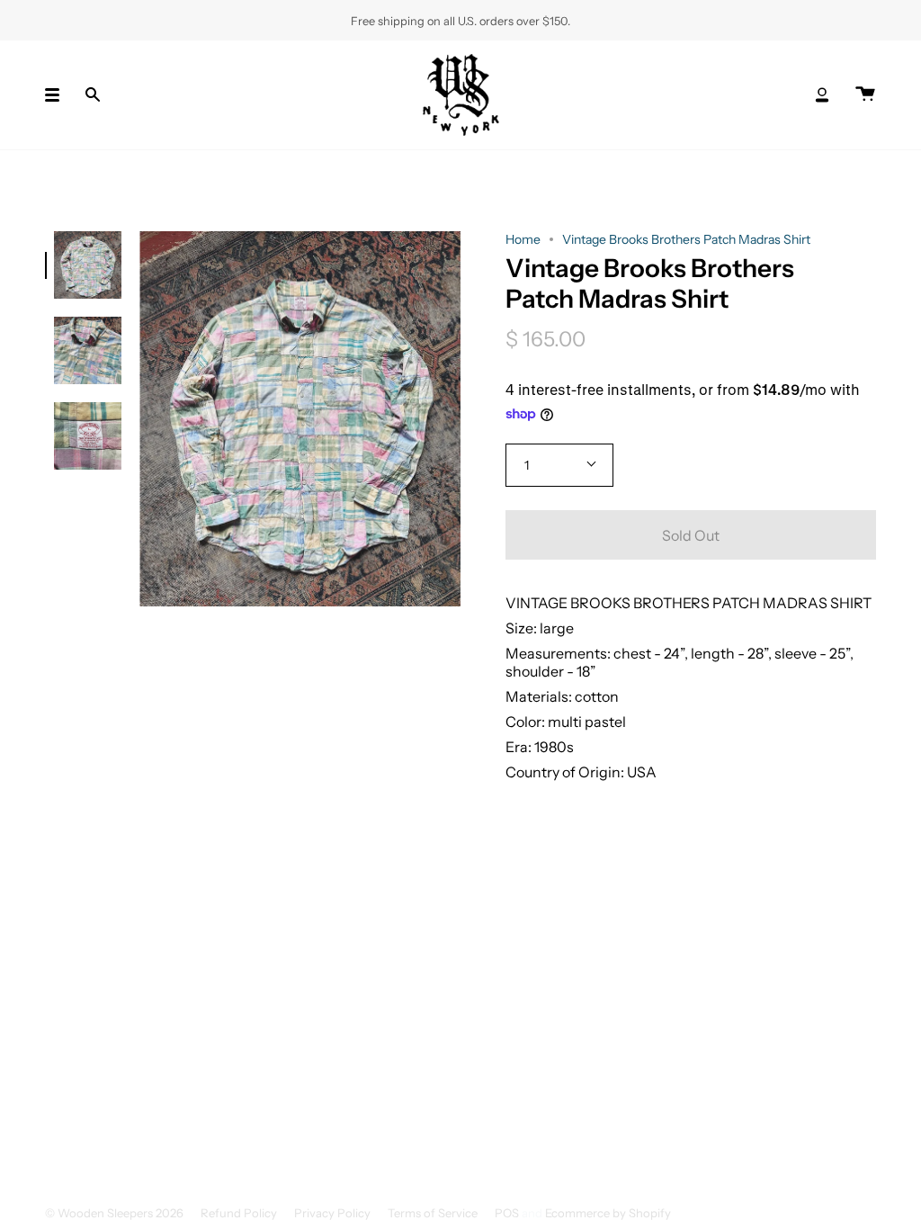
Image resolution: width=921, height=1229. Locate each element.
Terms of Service (433, 1213)
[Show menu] (58, 94)
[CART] (865, 94)
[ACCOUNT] (822, 94)
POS (507, 1213)
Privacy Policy (332, 1213)
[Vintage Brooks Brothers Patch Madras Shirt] (87, 265)
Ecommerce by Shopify (608, 1213)
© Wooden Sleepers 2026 (114, 1213)
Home (523, 239)
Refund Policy (239, 1213)
